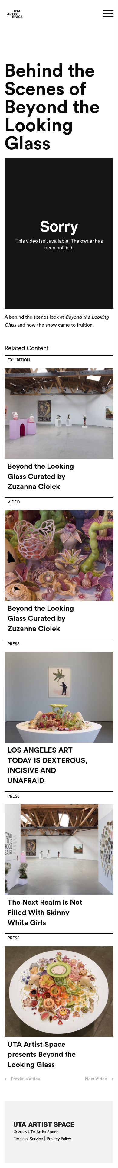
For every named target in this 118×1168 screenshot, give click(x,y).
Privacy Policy (59, 1139)
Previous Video (25, 1079)
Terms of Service (28, 1139)
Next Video (96, 1079)
